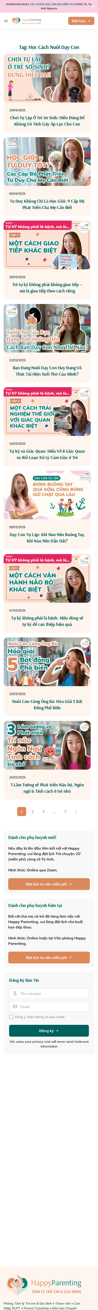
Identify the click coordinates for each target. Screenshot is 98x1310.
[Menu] (6, 21)
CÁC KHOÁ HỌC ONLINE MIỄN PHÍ (52, 4)
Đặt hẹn (79, 21)
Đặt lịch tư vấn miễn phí (46, 884)
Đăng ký (46, 1030)
